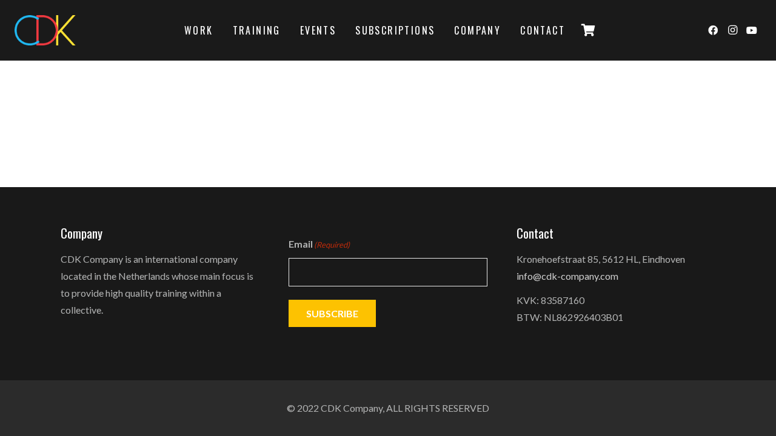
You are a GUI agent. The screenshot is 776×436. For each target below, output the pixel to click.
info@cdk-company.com (567, 276)
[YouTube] (751, 30)
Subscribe (332, 313)
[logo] (45, 30)
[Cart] (588, 30)
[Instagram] (732, 30)
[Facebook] (713, 30)
